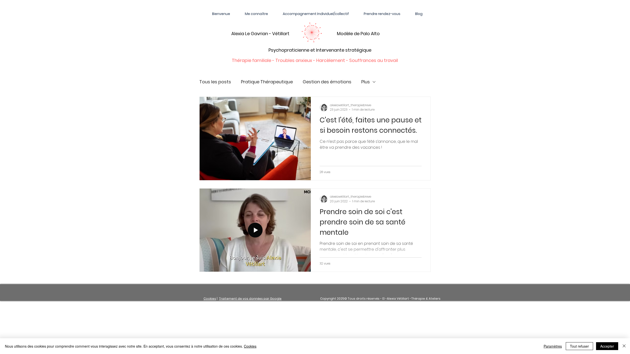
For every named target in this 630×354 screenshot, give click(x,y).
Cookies (210, 298)
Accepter (607, 346)
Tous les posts (215, 82)
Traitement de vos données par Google (250, 298)
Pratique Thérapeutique (267, 82)
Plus (365, 82)
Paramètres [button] (553, 346)
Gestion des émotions (327, 82)
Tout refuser (579, 346)
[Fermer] (624, 346)
